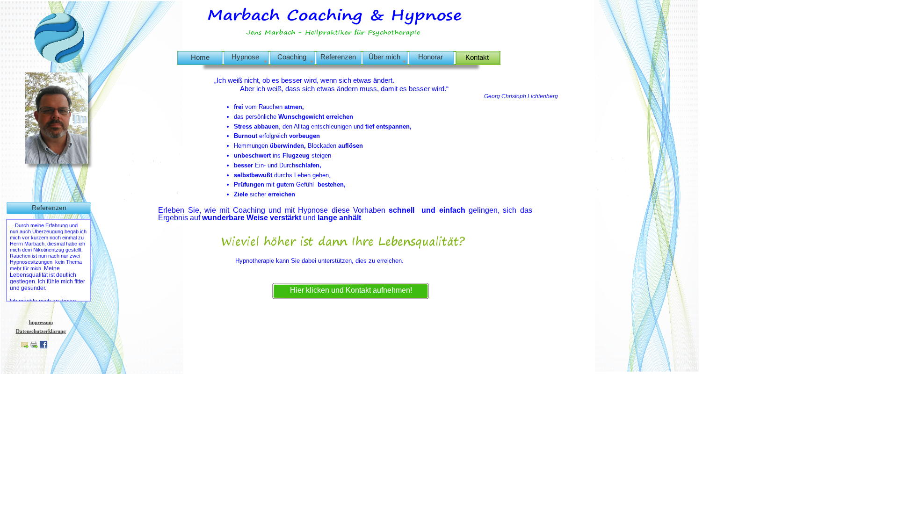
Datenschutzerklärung (41, 331)
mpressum (41, 322)
